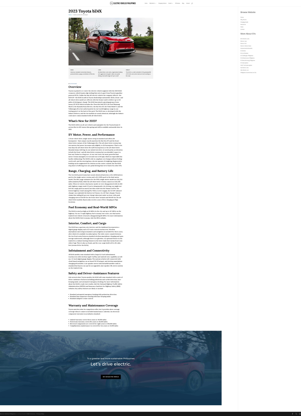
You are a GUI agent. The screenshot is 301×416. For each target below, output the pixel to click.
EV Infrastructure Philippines (247, 58)
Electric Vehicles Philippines (8, 414)
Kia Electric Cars (244, 67)
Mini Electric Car (244, 70)
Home (146, 3)
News (241, 27)
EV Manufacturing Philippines (247, 60)
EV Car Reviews (244, 53)
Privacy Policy (40, 414)
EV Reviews (177, 3)
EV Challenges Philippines (246, 55)
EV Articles (243, 51)
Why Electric (152, 3)
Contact (188, 3)
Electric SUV (243, 43)
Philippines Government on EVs (248, 72)
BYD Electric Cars (244, 38)
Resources (243, 24)
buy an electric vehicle (111, 376)
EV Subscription (244, 63)
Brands (170, 3)
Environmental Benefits (246, 48)
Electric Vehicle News (245, 46)
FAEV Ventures (31, 414)
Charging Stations (162, 3)
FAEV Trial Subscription (246, 65)
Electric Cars (243, 41)
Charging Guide (244, 22)
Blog (183, 3)
